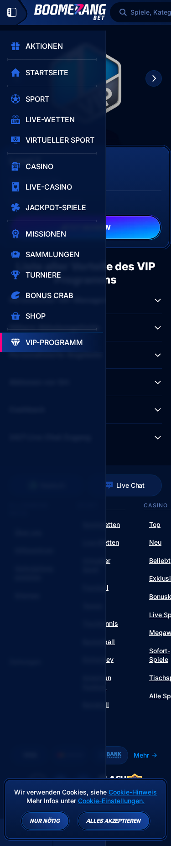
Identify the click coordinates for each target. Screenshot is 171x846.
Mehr (141, 755)
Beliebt (160, 560)
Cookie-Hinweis (133, 792)
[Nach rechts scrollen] (153, 78)
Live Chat (130, 485)
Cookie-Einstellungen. (111, 801)
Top (155, 524)
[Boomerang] (70, 12)
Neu (155, 542)
